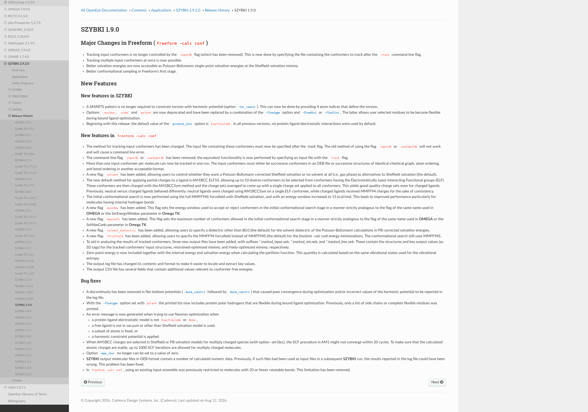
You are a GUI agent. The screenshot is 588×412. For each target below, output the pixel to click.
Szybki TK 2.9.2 (24, 129)
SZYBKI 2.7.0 (23, 179)
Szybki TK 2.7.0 (24, 185)
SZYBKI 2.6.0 (23, 192)
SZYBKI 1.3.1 (23, 362)
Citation (17, 380)
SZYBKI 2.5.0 (23, 229)
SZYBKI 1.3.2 (23, 355)
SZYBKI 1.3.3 (23, 349)
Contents (139, 10)
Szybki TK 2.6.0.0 (25, 204)
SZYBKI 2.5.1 (23, 210)
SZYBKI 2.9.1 (23, 135)
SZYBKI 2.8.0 (23, 148)
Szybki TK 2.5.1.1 (25, 223)
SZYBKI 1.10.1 (24, 292)
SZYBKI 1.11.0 (24, 286)
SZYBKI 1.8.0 (23, 311)
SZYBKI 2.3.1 (23, 248)
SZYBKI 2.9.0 (23, 141)
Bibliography (16, 401)
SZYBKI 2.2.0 (23, 280)
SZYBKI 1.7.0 (23, 317)
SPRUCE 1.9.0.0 (19, 50)
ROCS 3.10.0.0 (18, 36)
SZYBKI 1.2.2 (23, 374)
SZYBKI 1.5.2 (23, 324)
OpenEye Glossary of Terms (27, 394)
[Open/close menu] (5, 2)
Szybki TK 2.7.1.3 (25, 166)
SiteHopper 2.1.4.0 (21, 43)
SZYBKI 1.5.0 (23, 336)
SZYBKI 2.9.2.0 (18, 63)
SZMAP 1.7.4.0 (18, 57)
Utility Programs (23, 83)
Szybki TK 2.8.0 (24, 154)
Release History (22, 116)
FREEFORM (20, 96)
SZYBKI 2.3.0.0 (24, 267)
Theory (16, 103)
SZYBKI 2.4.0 (23, 242)
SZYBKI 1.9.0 (23, 305)
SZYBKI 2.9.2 (23, 122)
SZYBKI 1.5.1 (23, 330)
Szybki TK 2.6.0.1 (25, 198)
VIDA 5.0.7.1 (17, 387)
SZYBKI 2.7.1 (23, 160)
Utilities (17, 109)
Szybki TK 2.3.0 (24, 273)
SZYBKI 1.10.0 (24, 299)
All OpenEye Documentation (104, 10)
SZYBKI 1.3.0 (23, 368)
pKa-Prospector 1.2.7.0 (24, 23)
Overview (18, 70)
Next (435, 382)
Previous (94, 382)
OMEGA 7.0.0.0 (19, 9)
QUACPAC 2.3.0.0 (20, 29)
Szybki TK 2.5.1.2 (25, 217)
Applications (20, 77)
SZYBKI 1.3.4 (23, 343)
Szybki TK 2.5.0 (24, 236)
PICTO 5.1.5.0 (18, 16)
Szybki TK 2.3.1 (24, 255)
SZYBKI (17, 89)
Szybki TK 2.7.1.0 (25, 173)
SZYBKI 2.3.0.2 (24, 261)
